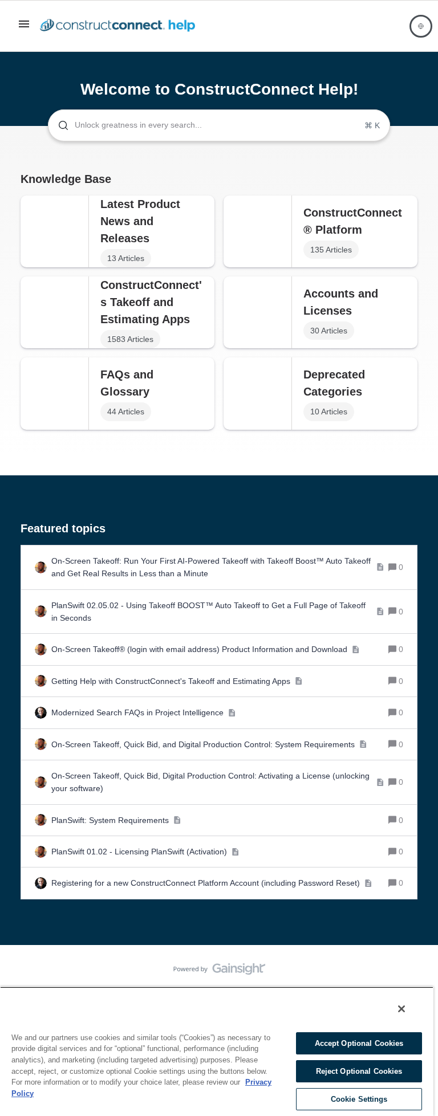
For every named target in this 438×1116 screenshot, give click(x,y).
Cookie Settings (359, 1099)
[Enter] (59, 125)
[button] (24, 27)
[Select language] (420, 26)
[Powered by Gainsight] (219, 971)
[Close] (401, 1008)
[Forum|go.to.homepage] (120, 26)
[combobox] (219, 125)
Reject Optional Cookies (359, 1071)
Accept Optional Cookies (359, 1043)
